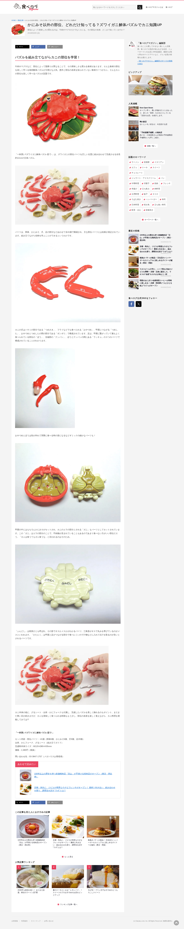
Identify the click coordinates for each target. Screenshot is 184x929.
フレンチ (166, 183)
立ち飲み (146, 189)
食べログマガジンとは (154, 7)
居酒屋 (147, 162)
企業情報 (15, 921)
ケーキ (145, 167)
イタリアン (159, 162)
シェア (36, 47)
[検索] (139, 7)
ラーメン (135, 162)
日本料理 (135, 205)
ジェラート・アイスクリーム (144, 178)
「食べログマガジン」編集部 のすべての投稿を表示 (154, 62)
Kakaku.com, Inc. (142, 921)
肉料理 (157, 189)
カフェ (134, 167)
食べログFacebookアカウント (131, 304)
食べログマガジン (26, 7)
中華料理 (135, 183)
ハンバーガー (151, 199)
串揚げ (134, 189)
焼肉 (156, 183)
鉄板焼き (149, 210)
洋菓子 (147, 183)
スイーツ (156, 167)
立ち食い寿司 (160, 205)
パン (162, 178)
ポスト (21, 46)
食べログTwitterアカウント (138, 304)
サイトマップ (36, 921)
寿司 (164, 199)
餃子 (146, 194)
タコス (155, 194)
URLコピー (54, 47)
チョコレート (137, 173)
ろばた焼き (136, 199)
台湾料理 (135, 194)
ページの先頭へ (176, 922)
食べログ (169, 7)
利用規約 (24, 921)
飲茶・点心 (136, 210)
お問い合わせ (48, 921)
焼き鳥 (147, 205)
